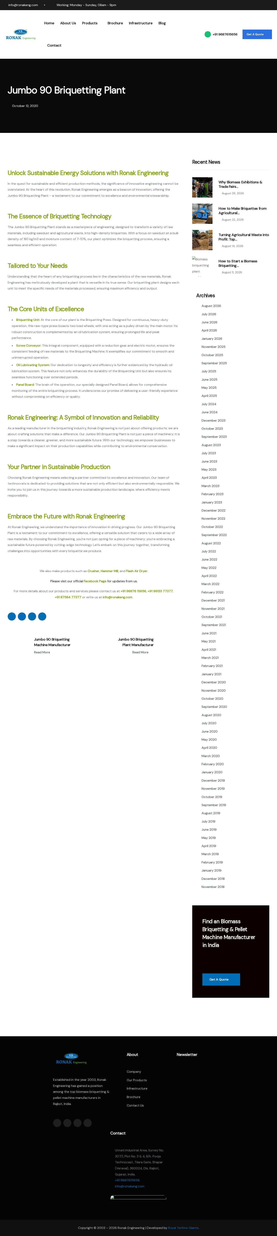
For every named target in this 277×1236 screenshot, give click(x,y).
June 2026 (209, 322)
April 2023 (209, 477)
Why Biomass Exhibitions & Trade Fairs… (240, 184)
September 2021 (214, 625)
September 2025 (214, 363)
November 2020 (214, 690)
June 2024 (210, 412)
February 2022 (212, 592)
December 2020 (214, 682)
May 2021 (209, 641)
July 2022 (209, 551)
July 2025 (209, 371)
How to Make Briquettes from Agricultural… (242, 210)
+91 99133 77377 (160, 591)
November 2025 (213, 347)
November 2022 (213, 518)
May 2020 (209, 739)
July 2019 (208, 821)
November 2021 (213, 609)
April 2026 (209, 330)
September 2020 (214, 707)
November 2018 (213, 887)
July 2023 (209, 453)
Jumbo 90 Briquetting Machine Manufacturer (52, 642)
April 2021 (209, 649)
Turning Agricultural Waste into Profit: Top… (244, 237)
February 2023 (212, 494)
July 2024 (209, 404)
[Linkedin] (249, 5)
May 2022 (209, 568)
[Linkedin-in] (77, 1123)
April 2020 (209, 748)
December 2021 (213, 600)
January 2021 (211, 674)
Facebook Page (95, 581)
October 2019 (212, 797)
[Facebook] (241, 5)
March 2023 (210, 486)
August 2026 (211, 306)
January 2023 (212, 502)
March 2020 (211, 756)
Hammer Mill (109, 571)
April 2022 (209, 576)
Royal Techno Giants (183, 1228)
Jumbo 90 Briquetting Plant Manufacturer (136, 642)
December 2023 (213, 420)
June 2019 (209, 829)
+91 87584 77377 (68, 597)
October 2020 (212, 699)
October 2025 (212, 355)
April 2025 (209, 396)
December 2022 (213, 510)
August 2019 (211, 813)
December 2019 (213, 780)
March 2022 (210, 584)
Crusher (93, 571)
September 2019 (214, 805)
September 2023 (214, 437)
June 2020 (210, 731)
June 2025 (209, 379)
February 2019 (212, 862)
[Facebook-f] (57, 1123)
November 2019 (213, 788)
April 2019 (209, 846)
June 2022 (209, 559)
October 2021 (212, 617)
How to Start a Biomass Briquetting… (238, 263)
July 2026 (209, 314)
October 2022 (212, 527)
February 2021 (212, 666)
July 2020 (209, 723)
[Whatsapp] (264, 5)
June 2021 (209, 633)
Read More (42, 652)
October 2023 (212, 428)
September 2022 (214, 535)
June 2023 (209, 461)
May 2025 (209, 388)
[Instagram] (257, 5)
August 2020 (211, 715)
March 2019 (210, 854)
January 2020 (212, 772)
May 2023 (209, 469)
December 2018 (213, 879)
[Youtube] (272, 5)
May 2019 (209, 838)
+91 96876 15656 (133, 591)
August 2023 (211, 445)
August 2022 (211, 543)
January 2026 (212, 339)
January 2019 (211, 870)
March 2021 (210, 658)
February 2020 (213, 764)
